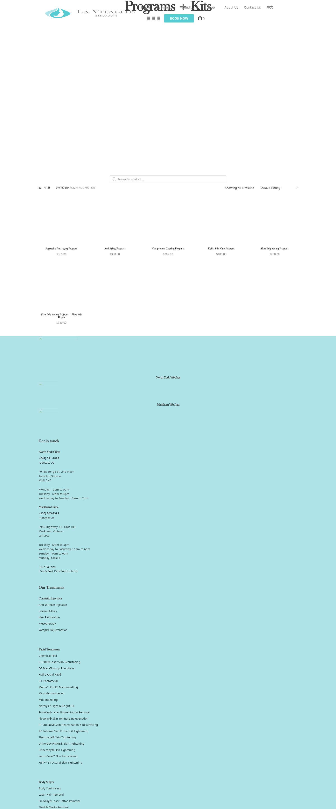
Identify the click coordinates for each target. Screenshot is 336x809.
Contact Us (252, 7)
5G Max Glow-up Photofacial (57, 668)
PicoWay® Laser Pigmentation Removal (64, 712)
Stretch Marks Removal (54, 807)
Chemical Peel (48, 656)
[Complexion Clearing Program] (168, 221)
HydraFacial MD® (50, 674)
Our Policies (47, 567)
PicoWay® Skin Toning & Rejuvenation (63, 718)
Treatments (164, 7)
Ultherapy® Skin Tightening (57, 750)
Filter (47, 187)
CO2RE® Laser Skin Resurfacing (59, 662)
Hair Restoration (49, 617)
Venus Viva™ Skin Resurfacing (58, 756)
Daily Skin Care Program (221, 248)
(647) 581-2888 (49, 458)
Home (145, 7)
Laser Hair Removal (51, 794)
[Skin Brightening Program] (274, 221)
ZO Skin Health (69, 188)
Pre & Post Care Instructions (58, 571)
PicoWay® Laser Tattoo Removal (59, 801)
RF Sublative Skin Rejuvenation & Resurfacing (68, 725)
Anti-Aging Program (114, 248)
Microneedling (48, 700)
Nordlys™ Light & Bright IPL (57, 706)
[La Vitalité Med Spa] (90, 13)
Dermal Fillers (48, 611)
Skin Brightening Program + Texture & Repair (61, 316)
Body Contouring (50, 788)
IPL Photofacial (48, 681)
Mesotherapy (47, 623)
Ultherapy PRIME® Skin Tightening (61, 743)
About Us (231, 7)
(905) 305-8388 (49, 513)
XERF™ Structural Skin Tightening (60, 762)
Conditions (190, 7)
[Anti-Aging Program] (114, 221)
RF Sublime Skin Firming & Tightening (63, 731)
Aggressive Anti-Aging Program (62, 248)
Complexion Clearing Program (168, 248)
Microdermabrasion (52, 693)
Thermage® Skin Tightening (57, 737)
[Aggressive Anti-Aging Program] (61, 221)
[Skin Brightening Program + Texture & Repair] (61, 287)
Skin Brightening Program (274, 248)
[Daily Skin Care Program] (221, 221)
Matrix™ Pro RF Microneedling (58, 687)
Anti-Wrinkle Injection (53, 605)
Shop (211, 7)
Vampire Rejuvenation (53, 630)
